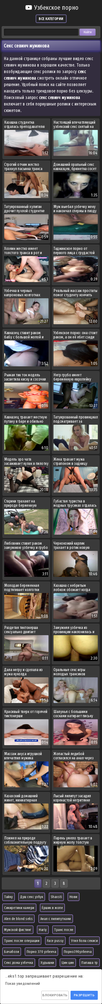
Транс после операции (21, 940)
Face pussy (55, 940)
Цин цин (68, 962)
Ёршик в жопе (52, 907)
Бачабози (11, 951)
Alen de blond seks (18, 918)
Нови (73, 897)
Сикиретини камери (19, 907)
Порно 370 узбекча (41, 951)
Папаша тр (89, 962)
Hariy (43, 929)
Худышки (47, 962)
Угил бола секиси (84, 940)
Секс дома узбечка (18, 962)
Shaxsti (56, 897)
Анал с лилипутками (55, 918)
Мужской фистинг (17, 929)
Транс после (64, 929)
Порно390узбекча (78, 951)
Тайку (8, 897)
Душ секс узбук (31, 897)
